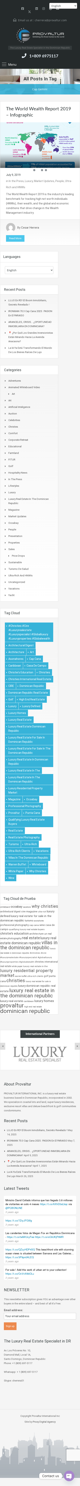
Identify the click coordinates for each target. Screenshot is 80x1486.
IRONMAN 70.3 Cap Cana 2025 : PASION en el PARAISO (37, 1140)
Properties (14, 542)
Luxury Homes (17, 713)
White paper (15, 871)
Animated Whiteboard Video (24, 387)
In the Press (16, 181)
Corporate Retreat (18, 439)
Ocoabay (13, 522)
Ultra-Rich (30, 844)
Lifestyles (13, 485)
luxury (12, 706)
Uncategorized (16, 582)
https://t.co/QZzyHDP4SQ (20, 1249)
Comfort (13, 433)
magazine (14, 799)
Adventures (14, 380)
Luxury (29, 181)
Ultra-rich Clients (19, 850)
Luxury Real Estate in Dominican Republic (28, 761)
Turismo (13, 844)
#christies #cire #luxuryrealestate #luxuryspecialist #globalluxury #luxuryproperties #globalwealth (29, 632)
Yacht (11, 595)
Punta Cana (32, 812)
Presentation (15, 536)
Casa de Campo (36, 665)
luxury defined (31, 706)
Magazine (13, 509)
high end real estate (32, 699)
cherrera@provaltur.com (51, 20)
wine (11, 878)
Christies (13, 426)
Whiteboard (39, 864)
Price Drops (18, 555)
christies (44, 672)
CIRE (11, 685)
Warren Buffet (17, 864)
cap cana (35, 658)
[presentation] (2, 1046)
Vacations (14, 588)
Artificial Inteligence (19, 407)
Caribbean (14, 665)
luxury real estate (20, 719)
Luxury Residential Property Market (25, 790)
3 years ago (12, 1212)
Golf (10, 466)
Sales (11, 549)
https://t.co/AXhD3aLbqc (54, 1204)
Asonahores (15, 658)
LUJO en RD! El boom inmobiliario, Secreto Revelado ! (37, 1130)
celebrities (14, 420)
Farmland (13, 453)
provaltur (14, 812)
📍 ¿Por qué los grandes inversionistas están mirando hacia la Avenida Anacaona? (30, 337)
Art (13, 393)
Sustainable (15, 562)
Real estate (15, 830)
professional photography (24, 806)
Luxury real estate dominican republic (26, 728)
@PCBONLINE (14, 1208)
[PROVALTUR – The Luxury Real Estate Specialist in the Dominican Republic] (40, 35)
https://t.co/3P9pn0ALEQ (19, 1257)
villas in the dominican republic (28, 857)
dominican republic (32, 685)
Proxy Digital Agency (44, 1421)
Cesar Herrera (30, 227)
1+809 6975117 (43, 56)
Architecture (16, 652)
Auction (12, 413)
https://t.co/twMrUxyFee (20, 1237)
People (59, 181)
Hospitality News (17, 472)
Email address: (13, 1310)
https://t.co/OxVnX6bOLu (19, 1273)
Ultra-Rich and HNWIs (20, 575)
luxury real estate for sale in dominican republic (26, 739)
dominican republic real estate (28, 692)
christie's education (20, 672)
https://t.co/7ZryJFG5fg (18, 1220)
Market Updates (44, 181)
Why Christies (37, 871)
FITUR (11, 459)
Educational (15, 446)
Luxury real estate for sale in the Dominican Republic (29, 750)
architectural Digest (21, 645)
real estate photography (24, 837)
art (32, 652)
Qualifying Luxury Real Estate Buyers (26, 821)
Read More (15, 238)
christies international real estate (29, 679)
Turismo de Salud (18, 568)
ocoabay (31, 799)
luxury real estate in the (24, 770)
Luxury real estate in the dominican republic (24, 779)
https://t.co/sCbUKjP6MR (49, 1237)
